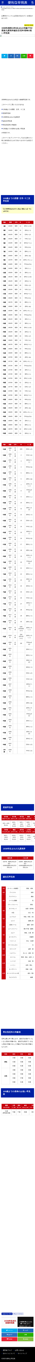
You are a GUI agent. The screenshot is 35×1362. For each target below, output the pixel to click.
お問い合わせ (19, 1350)
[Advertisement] (17, 77)
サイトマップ (22, 1353)
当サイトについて (9, 1353)
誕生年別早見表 (19, 1314)
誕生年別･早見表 (7, 1314)
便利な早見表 (10, 1358)
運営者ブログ (7, 1350)
